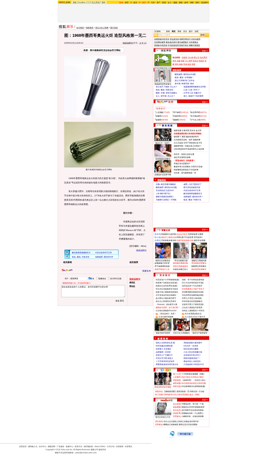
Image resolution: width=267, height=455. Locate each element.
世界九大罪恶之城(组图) (192, 298)
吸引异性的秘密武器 (192, 187)
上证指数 (159, 112)
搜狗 (103, 2)
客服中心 (69, 446)
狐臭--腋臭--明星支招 (164, 90)
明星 (193, 64)
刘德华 (184, 57)
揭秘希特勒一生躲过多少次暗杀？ (188, 146)
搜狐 (74, 2)
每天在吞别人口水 (162, 417)
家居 (164, 3)
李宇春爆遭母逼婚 (162, 266)
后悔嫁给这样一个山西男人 (192, 413)
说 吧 (170, 102)
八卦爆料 (176, 377)
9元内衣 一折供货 (191, 346)
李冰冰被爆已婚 (180, 261)
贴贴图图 (176, 407)
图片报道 (114, 28)
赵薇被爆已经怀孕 (162, 263)
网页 (174, 31)
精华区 (132, 282)
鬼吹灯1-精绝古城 (168, 237)
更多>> (205, 51)
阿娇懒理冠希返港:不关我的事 (186, 170)
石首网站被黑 (159, 42)
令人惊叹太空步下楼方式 (195, 317)
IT (148, 3)
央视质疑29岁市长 (161, 39)
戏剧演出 (159, 391)
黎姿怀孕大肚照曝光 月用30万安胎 (188, 167)
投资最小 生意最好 (163, 349)
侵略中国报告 (194, 45)
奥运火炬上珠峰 (101, 28)
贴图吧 (158, 120)
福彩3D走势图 (199, 240)
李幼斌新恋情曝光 (198, 263)
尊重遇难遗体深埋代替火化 (167, 364)
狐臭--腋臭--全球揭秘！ (184, 77)
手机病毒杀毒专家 (168, 240)
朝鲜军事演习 (185, 39)
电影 (183, 61)
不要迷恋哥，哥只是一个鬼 (192, 404)
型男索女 (176, 416)
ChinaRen (81, 2)
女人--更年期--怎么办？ (165, 96)
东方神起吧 (195, 116)
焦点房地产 (96, 2)
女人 (170, 3)
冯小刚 (190, 57)
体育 (127, 3)
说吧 (196, 31)
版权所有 (102, 450)
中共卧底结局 (173, 45)
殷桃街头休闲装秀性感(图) (166, 286)
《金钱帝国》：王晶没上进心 (193, 380)
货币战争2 (198, 237)
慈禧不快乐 (184, 45)
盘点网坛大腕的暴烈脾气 (166, 298)
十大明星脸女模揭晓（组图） (193, 374)
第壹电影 (176, 380)
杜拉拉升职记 (182, 234)
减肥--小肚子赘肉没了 (192, 184)
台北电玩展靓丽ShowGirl (166, 311)
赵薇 (178, 61)
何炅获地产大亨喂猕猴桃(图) (167, 280)
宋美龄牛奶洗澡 (160, 45)
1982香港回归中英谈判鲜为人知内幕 (189, 149)
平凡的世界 (188, 237)
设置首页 (23, 446)
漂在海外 (159, 421)
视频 (175, 3)
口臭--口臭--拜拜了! (191, 90)
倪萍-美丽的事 (194, 140)
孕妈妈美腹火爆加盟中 (193, 343)
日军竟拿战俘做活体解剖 (166, 295)
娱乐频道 (80, 28)
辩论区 (132, 286)
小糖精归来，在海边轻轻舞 (192, 416)
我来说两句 (127, 43)
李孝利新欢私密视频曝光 (192, 301)
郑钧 (177, 64)
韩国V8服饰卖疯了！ (192, 358)
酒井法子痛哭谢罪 (199, 333)
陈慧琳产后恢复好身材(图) (166, 283)
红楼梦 (200, 234)
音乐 (185, 31)
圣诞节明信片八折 (162, 269)
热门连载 (159, 394)
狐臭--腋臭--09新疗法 (192, 200)
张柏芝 (201, 61)
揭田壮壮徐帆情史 (162, 261)
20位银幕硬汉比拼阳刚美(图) (193, 386)
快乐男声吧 (195, 112)
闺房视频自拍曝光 (162, 159)
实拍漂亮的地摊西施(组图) (193, 295)
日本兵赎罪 (195, 39)
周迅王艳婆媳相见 (180, 266)
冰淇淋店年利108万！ (193, 355)
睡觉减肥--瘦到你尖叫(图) (185, 74)
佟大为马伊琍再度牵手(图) (193, 283)
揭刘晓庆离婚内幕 (180, 263)
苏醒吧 (158, 116)
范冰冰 (195, 61)
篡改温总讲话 (171, 42)
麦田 (183, 137)
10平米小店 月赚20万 (192, 93)
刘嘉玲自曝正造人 (180, 269)
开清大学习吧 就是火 (164, 358)
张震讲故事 (192, 234)
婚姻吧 (176, 120)
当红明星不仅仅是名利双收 (192, 410)
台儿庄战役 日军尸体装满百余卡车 (188, 143)
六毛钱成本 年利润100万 (194, 364)
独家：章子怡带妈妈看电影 (193, 280)
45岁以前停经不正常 (192, 190)
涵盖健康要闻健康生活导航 (195, 87)
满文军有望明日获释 (182, 157)
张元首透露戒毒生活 (193, 314)
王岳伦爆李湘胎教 (166, 317)
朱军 (174, 61)
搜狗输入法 (32, 446)
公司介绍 (110, 446)
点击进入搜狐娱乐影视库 (192, 307)
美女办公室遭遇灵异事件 (166, 301)
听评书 (157, 234)
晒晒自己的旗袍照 (170, 424)
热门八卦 (176, 374)
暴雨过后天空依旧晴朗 (188, 424)
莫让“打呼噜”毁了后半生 (185, 80)
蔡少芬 (196, 57)
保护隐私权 (88, 446)
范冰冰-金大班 (195, 130)
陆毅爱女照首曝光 (198, 266)
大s (186, 61)
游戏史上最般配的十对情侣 (193, 311)
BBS (197, 3)
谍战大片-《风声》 (163, 143)
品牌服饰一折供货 (163, 352)
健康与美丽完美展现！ (165, 197)
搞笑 (189, 64)
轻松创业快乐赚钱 (191, 349)
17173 (88, 2)
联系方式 (78, 446)
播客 (181, 3)
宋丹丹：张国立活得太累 (184, 154)
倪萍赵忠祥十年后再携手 (192, 286)
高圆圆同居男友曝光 (163, 84)
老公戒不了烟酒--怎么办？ (167, 87)
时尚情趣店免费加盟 (164, 346)
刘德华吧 (177, 116)
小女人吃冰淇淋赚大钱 (193, 352)
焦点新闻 (176, 404)
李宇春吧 (177, 112)
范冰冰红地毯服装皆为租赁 (167, 289)
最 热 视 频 (167, 125)
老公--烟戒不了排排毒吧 (193, 96)
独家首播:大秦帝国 (181, 130)
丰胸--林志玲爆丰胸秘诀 (166, 184)
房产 (158, 3)
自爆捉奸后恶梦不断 (163, 175)
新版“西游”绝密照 (163, 333)
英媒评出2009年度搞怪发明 (192, 407)
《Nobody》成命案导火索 (166, 304)
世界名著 (180, 237)
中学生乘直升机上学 (163, 68)
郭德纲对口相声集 (168, 234)
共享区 (157, 240)
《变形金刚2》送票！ (167, 314)
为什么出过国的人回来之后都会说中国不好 (181, 421)
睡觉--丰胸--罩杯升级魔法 (166, 93)
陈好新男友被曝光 (198, 269)
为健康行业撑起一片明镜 (166, 200)
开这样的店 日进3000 (165, 190)
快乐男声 (203, 57)
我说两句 (205, 3)
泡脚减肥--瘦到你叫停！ (193, 197)
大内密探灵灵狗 (180, 140)
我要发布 (146, 271)
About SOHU (100, 446)
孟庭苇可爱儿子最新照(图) (193, 304)
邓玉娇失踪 (174, 39)
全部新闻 (119, 446)
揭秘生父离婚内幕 (199, 261)
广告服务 (60, 446)
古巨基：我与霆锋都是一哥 (185, 173)
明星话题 (176, 386)
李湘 (185, 64)
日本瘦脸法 (193, 42)
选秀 (190, 61)
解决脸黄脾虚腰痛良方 (193, 193)
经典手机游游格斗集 (184, 240)
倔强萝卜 (177, 137)
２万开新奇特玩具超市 (165, 361)
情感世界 (176, 413)
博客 (192, 3)
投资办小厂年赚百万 (164, 355)
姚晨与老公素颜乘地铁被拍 (167, 292)
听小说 (157, 237)
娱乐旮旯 (176, 410)
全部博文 (128, 446)
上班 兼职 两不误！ (164, 193)
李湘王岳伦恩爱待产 (182, 163)
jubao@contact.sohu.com (86, 453)
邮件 (186, 3)
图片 (191, 31)
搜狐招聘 (51, 446)
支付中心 (42, 446)
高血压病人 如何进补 (192, 361)
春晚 (181, 64)
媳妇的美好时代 (192, 137)
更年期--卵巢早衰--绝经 (184, 84)
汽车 (153, 3)
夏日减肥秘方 (183, 42)
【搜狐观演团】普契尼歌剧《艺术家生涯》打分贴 (183, 391)
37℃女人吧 (195, 120)
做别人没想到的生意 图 (165, 343)
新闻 (168, 31)
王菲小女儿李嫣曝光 (181, 333)
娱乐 (135, 3)
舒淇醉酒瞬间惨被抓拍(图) (193, 292)
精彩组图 (176, 383)
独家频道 (89, 28)
